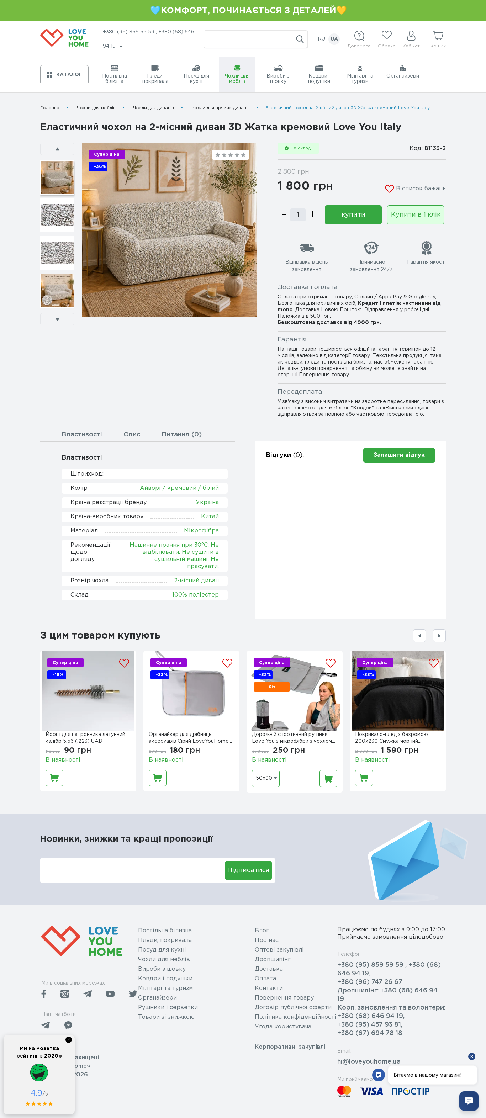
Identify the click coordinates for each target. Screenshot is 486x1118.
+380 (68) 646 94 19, (371, 1016)
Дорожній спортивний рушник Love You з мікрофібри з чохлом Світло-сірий (292, 738)
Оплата (265, 978)
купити (353, 215)
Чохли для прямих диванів (220, 108)
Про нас (267, 940)
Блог (262, 930)
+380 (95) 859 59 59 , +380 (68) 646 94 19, (389, 969)
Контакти (269, 988)
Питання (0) (182, 435)
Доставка (269, 969)
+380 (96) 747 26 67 (369, 982)
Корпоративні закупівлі (290, 1047)
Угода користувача (283, 1026)
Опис (131, 435)
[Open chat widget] (469, 1101)
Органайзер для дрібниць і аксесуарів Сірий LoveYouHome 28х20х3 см (189, 738)
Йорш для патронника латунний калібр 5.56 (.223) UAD (85, 737)
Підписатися (248, 870)
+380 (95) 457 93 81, (369, 1025)
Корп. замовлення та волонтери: (391, 1008)
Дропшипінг (273, 959)
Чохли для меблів (96, 108)
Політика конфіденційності (295, 1017)
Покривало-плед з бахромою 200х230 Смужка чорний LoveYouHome (391, 738)
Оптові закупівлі (279, 950)
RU (321, 39)
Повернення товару (324, 375)
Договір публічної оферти (293, 1007)
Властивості (82, 435)
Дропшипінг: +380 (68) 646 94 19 (387, 995)
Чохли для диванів (153, 108)
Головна (49, 108)
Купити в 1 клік (415, 215)
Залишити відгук (399, 455)
